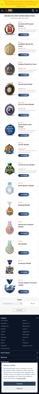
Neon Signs (3, 337)
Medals (3, 334)
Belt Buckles (4, 323)
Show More (19, 310)
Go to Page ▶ (24, 34)
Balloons (24, 320)
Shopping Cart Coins (27, 345)
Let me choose (21, 378)
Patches (3, 340)
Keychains (3, 329)
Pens (23, 340)
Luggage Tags (25, 331)
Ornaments (25, 337)
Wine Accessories (5, 348)
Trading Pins (25, 342)
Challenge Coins (5, 326)
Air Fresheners (4, 320)
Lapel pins (24, 329)
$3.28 (23, 129)
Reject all (19, 388)
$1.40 (23, 48)
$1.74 (23, 169)
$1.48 (23, 28)
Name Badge (25, 334)
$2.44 (23, 88)
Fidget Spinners (26, 326)
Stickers (3, 342)
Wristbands (4, 345)
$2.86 (23, 108)
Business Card (25, 323)
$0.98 (23, 149)
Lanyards (3, 331)
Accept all (19, 383)
